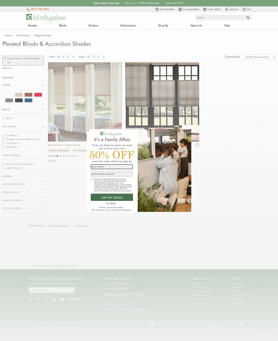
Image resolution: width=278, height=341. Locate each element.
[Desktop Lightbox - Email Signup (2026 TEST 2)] (139, 170)
